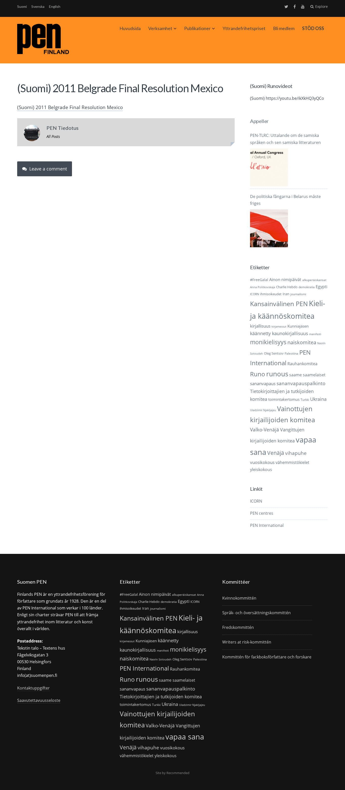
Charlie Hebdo (287, 287)
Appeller (259, 121)
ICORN (254, 294)
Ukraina (318, 399)
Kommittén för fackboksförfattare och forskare (266, 657)
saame (295, 375)
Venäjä (275, 452)
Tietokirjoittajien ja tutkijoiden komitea (161, 697)
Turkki (305, 400)
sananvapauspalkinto (301, 383)
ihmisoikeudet (271, 294)
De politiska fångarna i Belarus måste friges (285, 200)
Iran (286, 293)
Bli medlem (283, 28)
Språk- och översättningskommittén (256, 612)
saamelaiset (314, 375)
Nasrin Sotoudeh (160, 659)
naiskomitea (301, 342)
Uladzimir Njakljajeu (263, 410)
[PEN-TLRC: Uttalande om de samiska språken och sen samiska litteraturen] (269, 167)
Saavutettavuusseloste (38, 700)
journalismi (298, 294)
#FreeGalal (259, 279)
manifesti (315, 334)
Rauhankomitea (302, 363)
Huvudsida (130, 28)
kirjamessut (279, 326)
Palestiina (291, 353)
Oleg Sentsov (274, 353)
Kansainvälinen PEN (279, 303)
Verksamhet (160, 28)
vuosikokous (262, 462)
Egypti (321, 286)
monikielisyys (268, 342)
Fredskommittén (238, 627)
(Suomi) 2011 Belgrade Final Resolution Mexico (70, 107)
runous (277, 373)
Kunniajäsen (298, 326)
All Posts (53, 136)
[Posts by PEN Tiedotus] (32, 134)
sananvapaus (263, 383)
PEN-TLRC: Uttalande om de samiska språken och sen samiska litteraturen (285, 139)
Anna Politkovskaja (262, 287)
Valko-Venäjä (264, 429)
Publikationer (197, 28)
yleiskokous (261, 469)
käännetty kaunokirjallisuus (279, 333)
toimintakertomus (284, 399)
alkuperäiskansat (314, 280)
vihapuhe (296, 453)
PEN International (267, 525)
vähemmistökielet (292, 462)
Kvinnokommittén (239, 598)
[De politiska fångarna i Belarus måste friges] (269, 228)
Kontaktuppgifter (33, 688)
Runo (257, 374)
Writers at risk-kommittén (246, 642)
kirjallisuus (260, 326)
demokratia (307, 287)
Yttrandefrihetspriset (244, 28)
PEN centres (261, 513)
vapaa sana (184, 737)
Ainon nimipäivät (285, 279)
